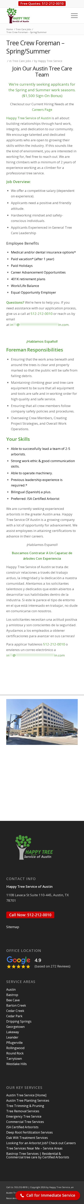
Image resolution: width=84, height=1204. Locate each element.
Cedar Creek (15, 1011)
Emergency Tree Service (23, 1116)
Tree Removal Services (22, 1111)
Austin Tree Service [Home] (26, 1095)
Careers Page (42, 109)
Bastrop (12, 995)
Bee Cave (13, 1000)
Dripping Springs (18, 1021)
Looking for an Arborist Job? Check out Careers (41, 1143)
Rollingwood (15, 1048)
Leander (12, 1037)
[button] (47, 1195)
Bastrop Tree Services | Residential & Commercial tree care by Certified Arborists (37, 1155)
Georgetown (15, 1027)
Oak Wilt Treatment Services (27, 1138)
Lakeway (12, 1032)
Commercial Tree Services (25, 1122)
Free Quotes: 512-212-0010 (42, 3)
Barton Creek (16, 1005)
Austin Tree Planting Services (27, 1100)
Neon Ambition (14, 1198)
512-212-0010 (53, 644)
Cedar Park (14, 1016)
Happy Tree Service (50, 61)
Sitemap (12, 927)
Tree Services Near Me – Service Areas (34, 1148)
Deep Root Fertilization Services (29, 1132)
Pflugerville (14, 1042)
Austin (11, 989)
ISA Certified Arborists (22, 1127)
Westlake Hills (16, 1064)
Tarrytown (14, 1058)
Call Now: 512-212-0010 (30, 914)
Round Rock (15, 1053)
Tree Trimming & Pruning (25, 1106)
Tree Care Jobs (21, 61)
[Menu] (72, 15)
